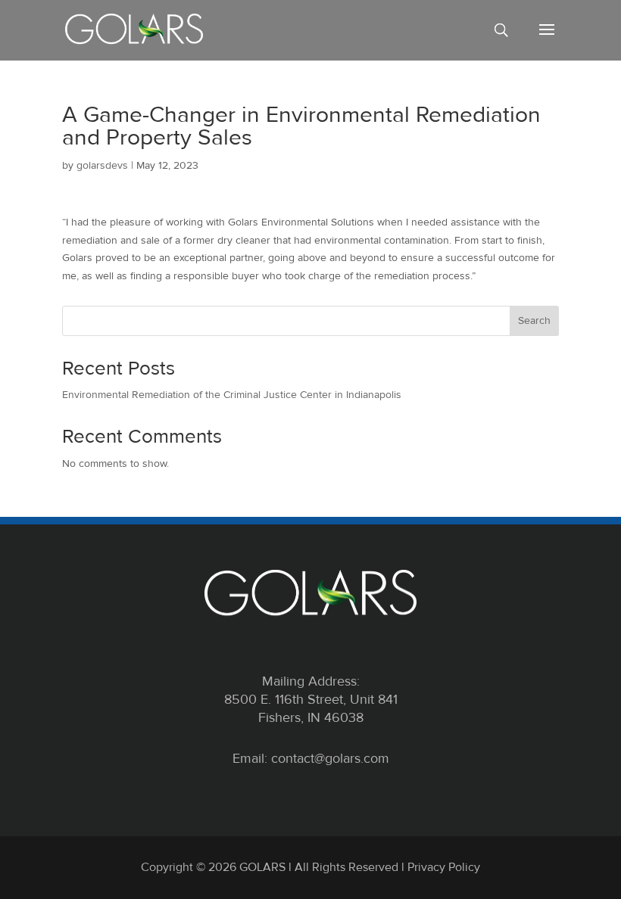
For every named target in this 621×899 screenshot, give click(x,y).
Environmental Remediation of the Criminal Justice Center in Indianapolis (231, 394)
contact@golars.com (330, 758)
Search (534, 320)
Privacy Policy (443, 867)
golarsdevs (102, 165)
